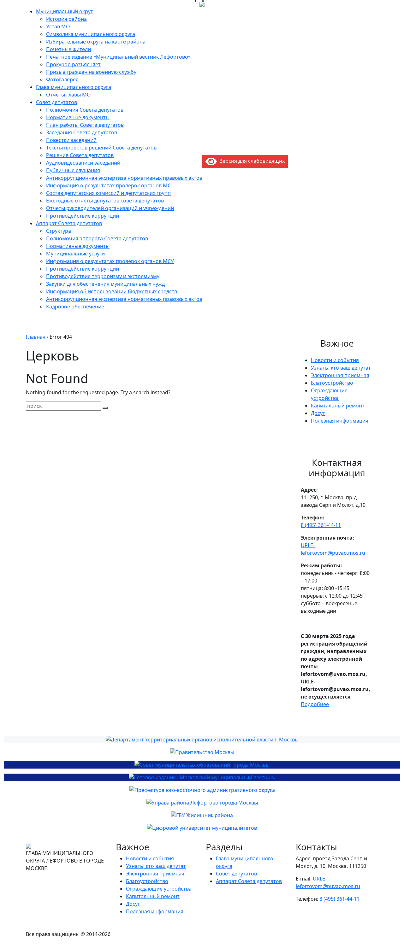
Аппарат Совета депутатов (69, 223)
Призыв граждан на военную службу (91, 71)
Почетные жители (68, 49)
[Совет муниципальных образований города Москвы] (202, 765)
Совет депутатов (56, 102)
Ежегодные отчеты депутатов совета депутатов (105, 200)
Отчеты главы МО (68, 94)
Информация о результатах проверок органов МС (108, 185)
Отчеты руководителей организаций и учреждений (110, 208)
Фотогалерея (62, 79)
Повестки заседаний (71, 140)
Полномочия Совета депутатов (84, 109)
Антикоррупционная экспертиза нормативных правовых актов (124, 177)
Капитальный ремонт (338, 405)
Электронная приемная (340, 375)
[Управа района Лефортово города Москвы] (202, 802)
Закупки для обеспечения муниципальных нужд (105, 283)
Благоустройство (332, 382)
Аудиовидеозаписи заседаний (83, 162)
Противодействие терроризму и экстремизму (102, 276)
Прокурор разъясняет (73, 64)
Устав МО (58, 26)
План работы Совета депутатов (85, 124)
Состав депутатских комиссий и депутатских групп (108, 193)
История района (66, 18)
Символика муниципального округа (90, 34)
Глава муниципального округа (73, 87)
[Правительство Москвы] (202, 752)
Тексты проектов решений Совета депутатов (101, 147)
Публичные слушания (73, 170)
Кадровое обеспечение (75, 306)
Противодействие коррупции (82, 215)
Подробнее (315, 704)
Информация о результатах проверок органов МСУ (110, 261)
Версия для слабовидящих (251, 160)
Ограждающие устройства (159, 888)
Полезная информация (339, 420)
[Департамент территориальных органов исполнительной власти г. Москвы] (202, 739)
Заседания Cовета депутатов (81, 132)
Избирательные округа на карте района (96, 41)
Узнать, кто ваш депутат (341, 367)
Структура (58, 230)
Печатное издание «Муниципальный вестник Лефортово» (118, 56)
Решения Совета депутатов (80, 155)
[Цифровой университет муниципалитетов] (202, 828)
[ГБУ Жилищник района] (202, 815)
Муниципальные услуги (75, 253)
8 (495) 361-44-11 (321, 525)
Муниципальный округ (64, 11)
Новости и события (335, 360)
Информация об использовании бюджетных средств (111, 291)
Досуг (318, 413)
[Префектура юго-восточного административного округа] (202, 790)
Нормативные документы (78, 117)
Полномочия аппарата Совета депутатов (97, 238)
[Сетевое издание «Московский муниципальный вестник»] (202, 777)
